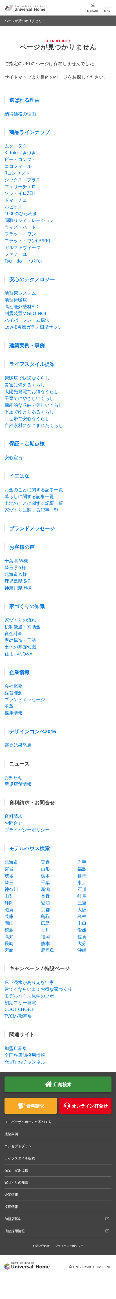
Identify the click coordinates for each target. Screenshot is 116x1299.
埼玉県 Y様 (15, 567)
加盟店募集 (16, 1048)
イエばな (19, 475)
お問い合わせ (41, 1246)
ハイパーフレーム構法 (27, 320)
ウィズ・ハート (20, 227)
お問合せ (14, 823)
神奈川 (11, 889)
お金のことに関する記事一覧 (34, 489)
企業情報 (19, 672)
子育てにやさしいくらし (29, 398)
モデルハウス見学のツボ (29, 996)
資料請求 (14, 816)
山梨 (9, 896)
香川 (45, 930)
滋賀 (9, 909)
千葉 (45, 882)
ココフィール (18, 166)
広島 (45, 923)
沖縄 (81, 950)
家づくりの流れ (20, 620)
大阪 (81, 909)
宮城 (9, 869)
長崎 (9, 943)
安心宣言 (14, 457)
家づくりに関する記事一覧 (32, 510)
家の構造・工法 (20, 640)
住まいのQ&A (18, 654)
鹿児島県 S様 (18, 581)
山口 (81, 923)
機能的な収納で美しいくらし (34, 405)
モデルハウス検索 (29, 848)
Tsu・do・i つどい (23, 261)
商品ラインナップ (29, 132)
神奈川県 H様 (18, 588)
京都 (45, 909)
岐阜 (81, 896)
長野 (45, 896)
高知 (9, 936)
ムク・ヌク (16, 146)
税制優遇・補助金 (23, 627)
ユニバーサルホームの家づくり (28, 1121)
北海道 (11, 862)
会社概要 (14, 686)
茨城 (9, 876)
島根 (81, 916)
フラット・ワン (20, 234)
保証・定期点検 (27, 443)
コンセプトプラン (18, 1146)
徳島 (9, 930)
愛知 (45, 903)
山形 (45, 869)
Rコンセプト (17, 173)
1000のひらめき (21, 213)
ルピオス (14, 207)
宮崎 (9, 950)
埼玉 (9, 882)
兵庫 (9, 916)
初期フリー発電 (20, 1002)
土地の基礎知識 (20, 647)
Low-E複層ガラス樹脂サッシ (33, 327)
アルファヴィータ (23, 247)
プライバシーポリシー (27, 830)
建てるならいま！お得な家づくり (38, 989)
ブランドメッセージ (32, 528)
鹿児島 (47, 950)
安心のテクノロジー (32, 279)
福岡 (45, 936)
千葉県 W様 (16, 561)
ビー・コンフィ (20, 159)
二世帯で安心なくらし (27, 418)
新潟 (45, 889)
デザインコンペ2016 (32, 731)
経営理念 (14, 693)
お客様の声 (22, 546)
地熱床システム (20, 293)
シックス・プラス (23, 180)
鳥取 (45, 916)
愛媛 (81, 930)
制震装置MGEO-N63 (25, 313)
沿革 (9, 706)
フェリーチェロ (20, 186)
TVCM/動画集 (18, 1016)
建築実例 (11, 1133)
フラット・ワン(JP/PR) (27, 240)
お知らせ (14, 777)
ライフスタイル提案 (32, 363)
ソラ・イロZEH (20, 193)
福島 (81, 869)
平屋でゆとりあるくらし (29, 412)
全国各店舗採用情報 (25, 1055)
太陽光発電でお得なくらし (32, 391)
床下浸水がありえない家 (29, 982)
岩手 (81, 862)
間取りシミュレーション (29, 220)
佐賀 (81, 936)
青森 (45, 862)
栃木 (45, 876)
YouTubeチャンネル (25, 1062)
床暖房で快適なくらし (27, 378)
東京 (81, 882)
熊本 (45, 943)
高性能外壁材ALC (22, 306)
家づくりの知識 (27, 606)
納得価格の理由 (20, 114)
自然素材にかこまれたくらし (34, 425)
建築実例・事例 (27, 345)
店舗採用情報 (15, 1230)
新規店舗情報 (18, 784)
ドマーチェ (16, 200)
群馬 (81, 876)
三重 (81, 903)
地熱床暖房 (16, 300)
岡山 (9, 923)
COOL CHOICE (20, 1009)
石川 (81, 889)
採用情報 (14, 713)
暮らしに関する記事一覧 (29, 496)
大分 (81, 943)
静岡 (9, 903)
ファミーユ (16, 254)
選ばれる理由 (24, 99)
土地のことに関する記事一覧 (34, 503)
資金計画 (14, 633)
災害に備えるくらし (25, 385)
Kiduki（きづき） (22, 152)
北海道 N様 (16, 574)
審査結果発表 (18, 745)
